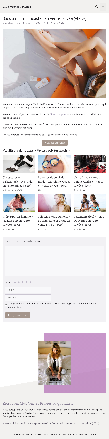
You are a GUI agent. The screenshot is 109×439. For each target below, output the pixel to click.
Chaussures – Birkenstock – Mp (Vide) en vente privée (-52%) (18, 181)
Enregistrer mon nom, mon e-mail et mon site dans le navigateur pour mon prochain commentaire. (52, 305)
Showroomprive (58, 114)
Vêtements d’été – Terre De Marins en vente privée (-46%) (89, 221)
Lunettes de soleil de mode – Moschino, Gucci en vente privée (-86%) (54, 181)
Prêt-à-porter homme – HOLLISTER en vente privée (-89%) (18, 221)
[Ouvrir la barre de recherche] (96, 7)
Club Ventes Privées (17, 6)
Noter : (8, 282)
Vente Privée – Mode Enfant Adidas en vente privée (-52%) (88, 181)
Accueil (21, 423)
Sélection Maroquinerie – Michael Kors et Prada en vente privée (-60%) (54, 221)
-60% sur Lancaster (54, 142)
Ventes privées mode (38, 423)
